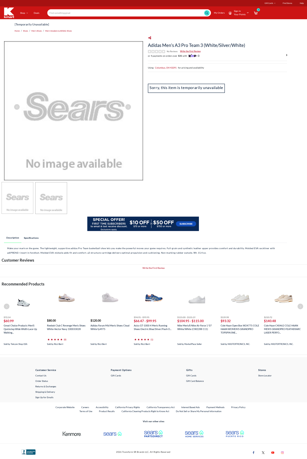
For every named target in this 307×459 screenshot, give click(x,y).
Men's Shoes (36, 31)
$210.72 (268, 317)
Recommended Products (23, 284)
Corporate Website (65, 407)
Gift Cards (116, 375)
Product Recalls (107, 411)
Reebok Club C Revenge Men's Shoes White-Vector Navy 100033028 (66, 327)
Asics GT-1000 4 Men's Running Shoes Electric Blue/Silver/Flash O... (152, 327)
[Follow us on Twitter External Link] (263, 452)
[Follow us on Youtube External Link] (273, 452)
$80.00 (51, 320)
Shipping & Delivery (45, 391)
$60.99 (9, 321)
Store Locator (265, 375)
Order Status (41, 381)
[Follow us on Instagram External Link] (282, 452)
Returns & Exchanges (45, 386)
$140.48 (270, 321)
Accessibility (102, 407)
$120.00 (96, 320)
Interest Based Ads (190, 407)
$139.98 (225, 317)
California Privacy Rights (127, 407)
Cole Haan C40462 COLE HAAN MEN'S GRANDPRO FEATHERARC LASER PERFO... (282, 329)
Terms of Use (85, 411)
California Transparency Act (161, 407)
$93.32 (226, 321)
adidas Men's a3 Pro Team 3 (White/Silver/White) (196, 45)
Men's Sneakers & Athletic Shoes (58, 31)
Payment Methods (215, 407)
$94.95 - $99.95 (141, 317)
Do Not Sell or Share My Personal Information (198, 411)
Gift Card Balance (195, 381)
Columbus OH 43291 (166, 67)
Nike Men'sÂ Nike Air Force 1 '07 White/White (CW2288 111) (194, 327)
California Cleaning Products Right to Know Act (145, 411)
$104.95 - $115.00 (190, 321)
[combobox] (129, 12)
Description (12, 237)
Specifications (31, 237)
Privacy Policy (238, 407)
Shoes (25, 31)
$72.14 (7, 317)
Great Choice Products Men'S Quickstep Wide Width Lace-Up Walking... (20, 329)
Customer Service (45, 370)
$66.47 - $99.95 (145, 321)
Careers (85, 407)
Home (17, 31)
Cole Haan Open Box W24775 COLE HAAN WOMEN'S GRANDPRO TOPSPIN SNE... (240, 329)
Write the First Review (190, 51)
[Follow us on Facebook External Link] (253, 452)
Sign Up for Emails (44, 397)
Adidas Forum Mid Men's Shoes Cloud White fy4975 (110, 327)
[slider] (55, 338)
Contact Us (40, 375)
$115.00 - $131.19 (186, 317)
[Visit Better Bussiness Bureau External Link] (28, 451)
